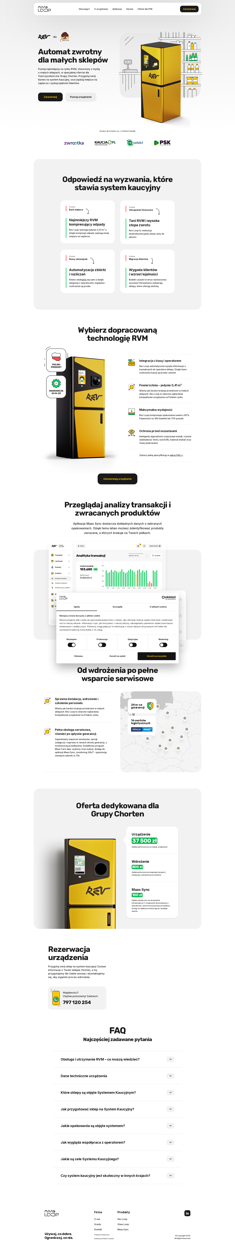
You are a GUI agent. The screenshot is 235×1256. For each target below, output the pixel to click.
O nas (97, 1219)
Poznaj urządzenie (81, 97)
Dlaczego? (84, 9)
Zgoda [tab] (77, 607)
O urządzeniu (101, 9)
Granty (97, 1224)
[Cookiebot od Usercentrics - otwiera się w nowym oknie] (164, 598)
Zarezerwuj (189, 9)
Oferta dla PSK (145, 9)
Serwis (129, 9)
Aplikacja (117, 9)
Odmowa (78, 656)
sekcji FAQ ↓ (176, 455)
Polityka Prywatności (102, 1235)
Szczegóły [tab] (118, 607)
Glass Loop (123, 1224)
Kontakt (98, 1229)
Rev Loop (122, 1219)
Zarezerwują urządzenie (117, 479)
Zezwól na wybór (117, 656)
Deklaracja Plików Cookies (104, 1239)
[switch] (102, 645)
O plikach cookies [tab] (158, 607)
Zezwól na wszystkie (156, 656)
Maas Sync (123, 1229)
